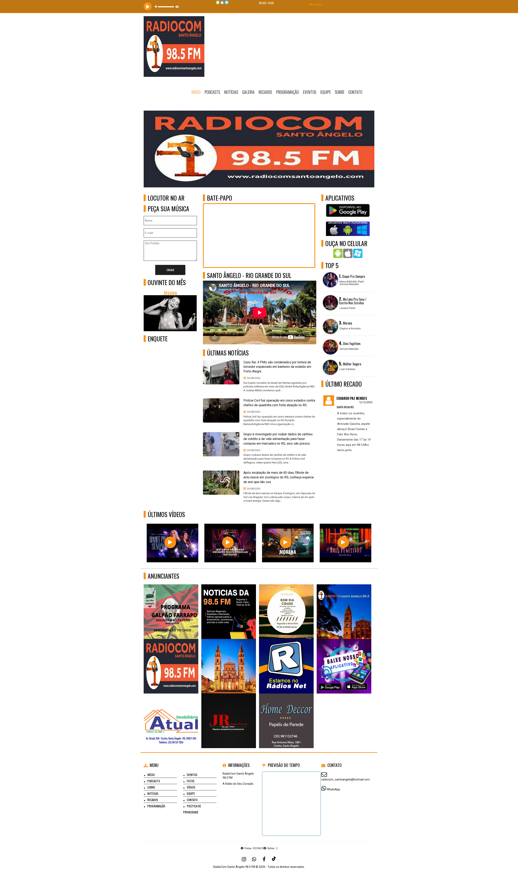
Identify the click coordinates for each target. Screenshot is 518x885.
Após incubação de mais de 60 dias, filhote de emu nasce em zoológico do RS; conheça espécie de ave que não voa (278, 477)
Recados (265, 92)
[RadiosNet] (286, 658)
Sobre (339, 92)
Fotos (190, 781)
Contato (355, 92)
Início (196, 92)
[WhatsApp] (254, 859)
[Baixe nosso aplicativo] (344, 658)
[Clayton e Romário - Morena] (285, 542)
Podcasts (212, 92)
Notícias (231, 92)
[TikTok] (274, 859)
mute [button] (156, 6)
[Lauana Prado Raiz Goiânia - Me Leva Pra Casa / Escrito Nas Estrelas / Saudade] (228, 542)
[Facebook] (264, 859)
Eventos (309, 92)
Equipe (325, 92)
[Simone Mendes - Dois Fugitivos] (343, 542)
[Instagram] (244, 859)
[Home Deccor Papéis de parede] (286, 713)
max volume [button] (177, 6)
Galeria (248, 92)
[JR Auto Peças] (228, 713)
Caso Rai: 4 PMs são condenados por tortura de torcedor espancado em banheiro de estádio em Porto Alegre (277, 366)
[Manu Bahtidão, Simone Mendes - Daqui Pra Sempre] (170, 542)
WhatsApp (333, 789)
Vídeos (191, 787)
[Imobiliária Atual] (171, 713)
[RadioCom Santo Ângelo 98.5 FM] (171, 604)
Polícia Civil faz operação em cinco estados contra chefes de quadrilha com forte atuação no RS (279, 403)
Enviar (170, 270)
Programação (287, 92)
